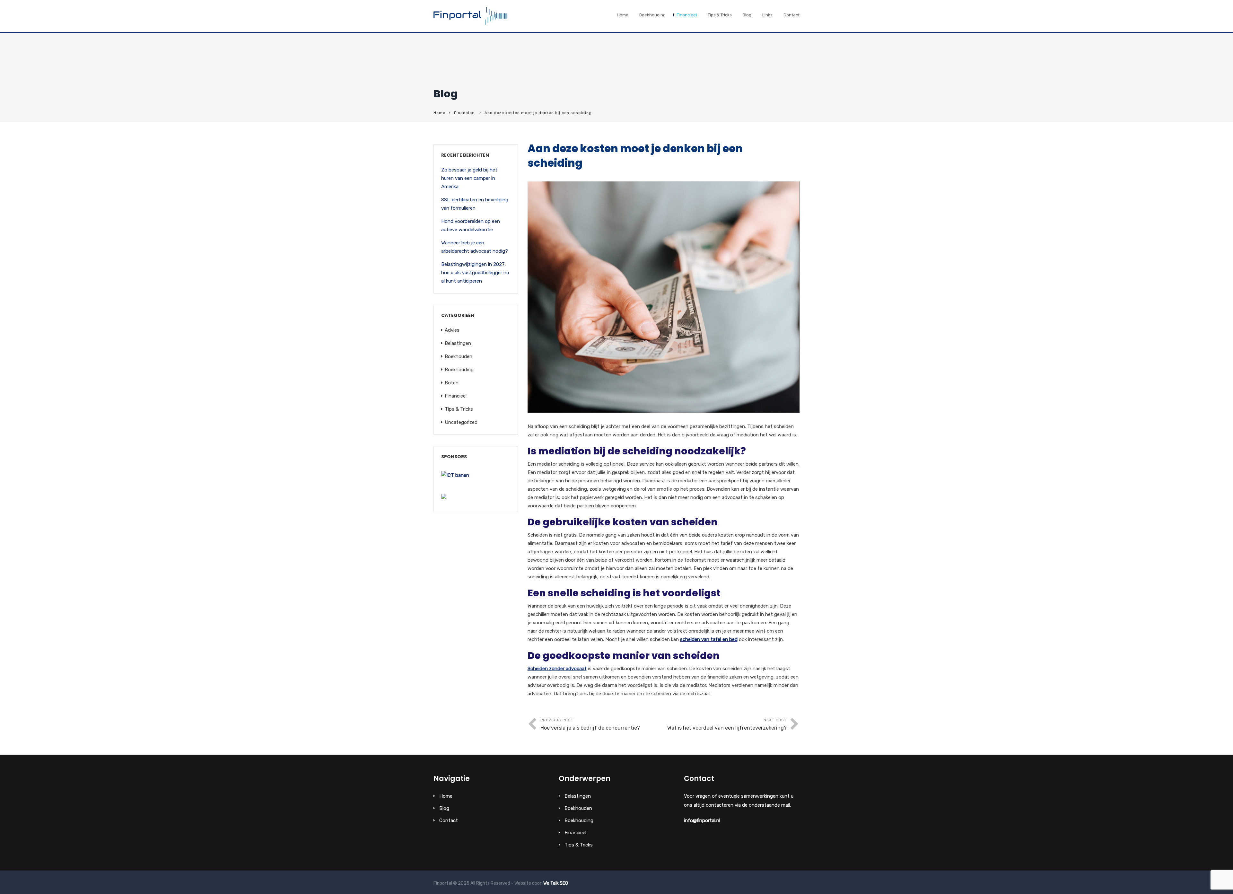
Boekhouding (652, 15)
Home (622, 15)
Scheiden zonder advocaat (557, 668)
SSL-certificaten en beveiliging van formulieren (474, 204)
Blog (747, 15)
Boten (452, 383)
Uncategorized (461, 422)
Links (767, 15)
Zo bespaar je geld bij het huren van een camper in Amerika (469, 178)
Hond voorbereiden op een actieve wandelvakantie (470, 225)
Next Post (727, 724)
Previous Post (590, 724)
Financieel (687, 15)
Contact (791, 15)
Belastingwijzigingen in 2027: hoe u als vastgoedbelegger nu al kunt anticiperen (475, 272)
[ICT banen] (455, 475)
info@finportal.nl (702, 820)
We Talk (551, 883)
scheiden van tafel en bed (709, 639)
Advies (452, 330)
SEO (564, 883)
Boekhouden (458, 356)
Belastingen (458, 343)
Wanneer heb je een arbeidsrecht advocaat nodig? (474, 247)
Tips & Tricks (720, 15)
